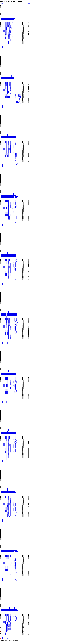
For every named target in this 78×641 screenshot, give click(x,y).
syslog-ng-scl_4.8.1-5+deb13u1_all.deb (7, 622)
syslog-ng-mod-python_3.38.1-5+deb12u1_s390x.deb (9, 325)
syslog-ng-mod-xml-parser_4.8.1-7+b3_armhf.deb (8, 615)
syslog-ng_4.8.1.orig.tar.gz (5, 638)
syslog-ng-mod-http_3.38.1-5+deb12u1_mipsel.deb (8, 260)
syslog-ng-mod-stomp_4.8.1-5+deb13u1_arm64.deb (8, 576)
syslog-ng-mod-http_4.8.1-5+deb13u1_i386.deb (8, 267)
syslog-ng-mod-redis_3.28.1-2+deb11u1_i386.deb (8, 375)
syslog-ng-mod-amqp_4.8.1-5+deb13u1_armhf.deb (8, 140)
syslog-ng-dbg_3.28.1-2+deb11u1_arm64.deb (7, 36)
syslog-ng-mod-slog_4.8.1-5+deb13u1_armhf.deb (8, 447)
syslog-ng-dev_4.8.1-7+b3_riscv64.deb (7, 92)
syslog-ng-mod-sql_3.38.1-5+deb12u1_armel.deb (8, 509)
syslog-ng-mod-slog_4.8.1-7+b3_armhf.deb (7, 454)
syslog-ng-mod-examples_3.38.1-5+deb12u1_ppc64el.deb (9, 164)
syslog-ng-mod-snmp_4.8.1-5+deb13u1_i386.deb (8, 491)
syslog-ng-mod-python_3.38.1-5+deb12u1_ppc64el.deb (9, 324)
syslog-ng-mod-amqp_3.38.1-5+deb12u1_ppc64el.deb (9, 135)
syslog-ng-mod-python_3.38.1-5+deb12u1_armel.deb (9, 319)
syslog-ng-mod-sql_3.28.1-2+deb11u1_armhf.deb (8, 505)
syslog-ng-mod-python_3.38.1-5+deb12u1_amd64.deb (9, 317)
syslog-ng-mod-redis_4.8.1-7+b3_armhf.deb (7, 395)
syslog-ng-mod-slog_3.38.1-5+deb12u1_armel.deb (8, 437)
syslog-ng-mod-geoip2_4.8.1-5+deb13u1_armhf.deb (8, 203)
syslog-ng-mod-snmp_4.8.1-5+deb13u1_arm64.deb (8, 488)
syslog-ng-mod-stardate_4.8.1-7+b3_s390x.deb (8, 561)
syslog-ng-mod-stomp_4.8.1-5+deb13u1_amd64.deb (8, 575)
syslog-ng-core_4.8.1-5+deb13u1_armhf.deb (7, 22)
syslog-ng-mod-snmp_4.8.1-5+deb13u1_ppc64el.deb (8, 492)
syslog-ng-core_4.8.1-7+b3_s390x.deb (7, 34)
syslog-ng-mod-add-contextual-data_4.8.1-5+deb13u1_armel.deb (11, 109)
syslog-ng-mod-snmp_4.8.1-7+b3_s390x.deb (7, 502)
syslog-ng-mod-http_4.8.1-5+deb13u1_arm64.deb (8, 264)
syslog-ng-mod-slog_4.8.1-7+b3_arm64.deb (7, 453)
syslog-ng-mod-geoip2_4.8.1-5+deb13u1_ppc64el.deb (9, 205)
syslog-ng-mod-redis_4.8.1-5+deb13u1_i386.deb (8, 389)
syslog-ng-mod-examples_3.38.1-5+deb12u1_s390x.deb (9, 165)
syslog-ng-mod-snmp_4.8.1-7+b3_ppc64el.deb (8, 500)
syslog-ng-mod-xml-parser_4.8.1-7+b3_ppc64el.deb (9, 618)
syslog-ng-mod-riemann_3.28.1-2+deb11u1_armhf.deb (9, 403)
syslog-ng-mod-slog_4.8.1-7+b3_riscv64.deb (8, 458)
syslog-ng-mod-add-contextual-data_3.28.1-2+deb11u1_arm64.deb (11, 95)
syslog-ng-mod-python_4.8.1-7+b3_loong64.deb (8, 338)
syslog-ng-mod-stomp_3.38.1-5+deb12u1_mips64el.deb (9, 571)
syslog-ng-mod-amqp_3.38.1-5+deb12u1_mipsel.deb (8, 134)
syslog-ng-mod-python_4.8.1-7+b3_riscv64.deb (8, 340)
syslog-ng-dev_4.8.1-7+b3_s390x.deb (7, 93)
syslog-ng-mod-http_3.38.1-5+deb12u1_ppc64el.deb (9, 261)
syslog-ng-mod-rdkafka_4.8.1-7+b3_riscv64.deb (8, 370)
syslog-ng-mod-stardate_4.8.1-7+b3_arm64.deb (8, 555)
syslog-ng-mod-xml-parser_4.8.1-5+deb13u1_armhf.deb (9, 608)
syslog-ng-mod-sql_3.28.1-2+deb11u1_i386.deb (8, 506)
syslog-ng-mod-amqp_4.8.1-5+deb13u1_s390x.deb (8, 144)
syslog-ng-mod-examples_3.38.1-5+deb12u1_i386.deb (9, 161)
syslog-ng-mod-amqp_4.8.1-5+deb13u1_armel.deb (8, 139)
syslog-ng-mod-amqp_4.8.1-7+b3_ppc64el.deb (8, 150)
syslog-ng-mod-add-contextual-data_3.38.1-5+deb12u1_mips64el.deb (11, 103)
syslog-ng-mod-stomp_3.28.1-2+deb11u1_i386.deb (8, 565)
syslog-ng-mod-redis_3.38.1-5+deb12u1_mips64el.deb (9, 381)
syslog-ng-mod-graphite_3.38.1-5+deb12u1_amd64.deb (9, 224)
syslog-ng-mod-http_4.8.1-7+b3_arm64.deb (7, 272)
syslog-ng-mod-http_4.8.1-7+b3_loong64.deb (8, 275)
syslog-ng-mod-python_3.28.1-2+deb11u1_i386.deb (8, 316)
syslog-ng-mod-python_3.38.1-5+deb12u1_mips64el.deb (9, 322)
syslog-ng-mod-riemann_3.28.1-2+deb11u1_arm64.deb (9, 402)
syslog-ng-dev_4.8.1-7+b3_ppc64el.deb (7, 91)
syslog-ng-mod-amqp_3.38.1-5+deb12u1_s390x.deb (8, 136)
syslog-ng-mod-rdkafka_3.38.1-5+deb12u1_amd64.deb (9, 346)
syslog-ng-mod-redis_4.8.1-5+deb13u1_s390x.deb (8, 392)
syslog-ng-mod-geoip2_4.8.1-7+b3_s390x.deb (8, 215)
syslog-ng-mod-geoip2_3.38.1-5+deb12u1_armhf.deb (9, 194)
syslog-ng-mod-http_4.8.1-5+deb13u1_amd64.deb (8, 263)
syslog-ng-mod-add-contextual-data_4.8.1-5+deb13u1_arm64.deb (11, 108)
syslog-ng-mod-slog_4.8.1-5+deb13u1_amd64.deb (8, 444)
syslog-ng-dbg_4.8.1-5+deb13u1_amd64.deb (7, 48)
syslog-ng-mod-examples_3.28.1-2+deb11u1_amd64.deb (9, 153)
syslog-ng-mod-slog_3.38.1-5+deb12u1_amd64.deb (8, 435)
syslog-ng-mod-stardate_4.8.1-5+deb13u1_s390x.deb (9, 553)
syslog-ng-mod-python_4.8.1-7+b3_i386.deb (7, 337)
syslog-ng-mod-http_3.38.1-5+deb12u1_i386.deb (8, 258)
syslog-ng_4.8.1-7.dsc (4, 636)
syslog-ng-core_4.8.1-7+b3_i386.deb (7, 30)
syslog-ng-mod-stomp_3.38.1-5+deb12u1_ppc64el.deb (9, 573)
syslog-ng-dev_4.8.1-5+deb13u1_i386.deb (7, 82)
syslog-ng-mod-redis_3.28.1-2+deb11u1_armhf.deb (8, 374)
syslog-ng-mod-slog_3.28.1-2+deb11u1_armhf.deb (8, 433)
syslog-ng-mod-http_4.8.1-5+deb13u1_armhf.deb (8, 266)
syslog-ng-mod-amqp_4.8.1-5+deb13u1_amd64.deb (8, 137)
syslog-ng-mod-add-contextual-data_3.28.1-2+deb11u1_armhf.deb (11, 96)
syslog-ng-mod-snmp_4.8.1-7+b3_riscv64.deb (8, 501)
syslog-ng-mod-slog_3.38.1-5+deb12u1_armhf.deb (8, 438)
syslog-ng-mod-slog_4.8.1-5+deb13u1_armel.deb (8, 446)
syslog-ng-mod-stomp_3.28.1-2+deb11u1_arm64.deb (8, 563)
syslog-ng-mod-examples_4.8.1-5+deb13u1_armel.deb (9, 168)
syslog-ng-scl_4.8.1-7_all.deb (6, 623)
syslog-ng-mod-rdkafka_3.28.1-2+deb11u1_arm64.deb (9, 343)
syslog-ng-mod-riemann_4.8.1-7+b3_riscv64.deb (8, 429)
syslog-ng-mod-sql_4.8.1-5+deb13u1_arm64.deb (8, 517)
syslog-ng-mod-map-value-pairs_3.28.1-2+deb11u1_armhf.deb (10, 281)
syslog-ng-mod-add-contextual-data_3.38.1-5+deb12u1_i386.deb (11, 102)
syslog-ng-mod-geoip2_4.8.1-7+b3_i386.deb (7, 211)
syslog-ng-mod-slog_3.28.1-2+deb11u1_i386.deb (8, 434)
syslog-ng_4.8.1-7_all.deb (5, 637)
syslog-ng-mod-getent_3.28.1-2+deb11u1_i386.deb (8, 219)
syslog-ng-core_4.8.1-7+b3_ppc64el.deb (7, 32)
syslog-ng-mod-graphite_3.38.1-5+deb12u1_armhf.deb (9, 227)
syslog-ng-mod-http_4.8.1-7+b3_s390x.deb (7, 278)
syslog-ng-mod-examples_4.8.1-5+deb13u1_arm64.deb (9, 167)
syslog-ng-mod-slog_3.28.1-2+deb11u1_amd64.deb (8, 431)
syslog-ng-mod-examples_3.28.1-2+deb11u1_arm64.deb (9, 154)
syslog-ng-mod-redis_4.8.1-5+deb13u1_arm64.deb (8, 386)
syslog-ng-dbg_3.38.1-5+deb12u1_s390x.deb (7, 47)
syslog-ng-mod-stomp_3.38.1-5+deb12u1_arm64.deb (8, 567)
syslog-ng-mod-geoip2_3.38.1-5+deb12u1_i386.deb (8, 195)
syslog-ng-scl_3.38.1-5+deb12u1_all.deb (7, 621)
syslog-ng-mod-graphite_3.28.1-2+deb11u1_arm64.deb (9, 221)
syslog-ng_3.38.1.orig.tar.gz (6, 631)
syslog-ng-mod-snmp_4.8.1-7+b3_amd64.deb (7, 495)
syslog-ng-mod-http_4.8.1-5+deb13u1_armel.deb (8, 265)
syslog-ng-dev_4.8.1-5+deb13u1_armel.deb (7, 80)
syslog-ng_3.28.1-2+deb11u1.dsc (6, 625)
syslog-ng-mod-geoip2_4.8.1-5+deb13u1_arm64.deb (8, 201)
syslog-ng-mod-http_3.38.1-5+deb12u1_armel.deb (8, 256)
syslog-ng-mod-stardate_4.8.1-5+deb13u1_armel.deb (9, 548)
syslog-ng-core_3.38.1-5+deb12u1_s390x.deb (8, 18)
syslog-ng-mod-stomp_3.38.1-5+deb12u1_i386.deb (8, 570)
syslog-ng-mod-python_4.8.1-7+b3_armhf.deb (8, 336)
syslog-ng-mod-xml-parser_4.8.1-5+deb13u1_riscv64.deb (9, 611)
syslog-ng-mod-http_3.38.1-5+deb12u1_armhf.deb (8, 257)
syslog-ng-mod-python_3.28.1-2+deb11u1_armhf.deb (9, 315)
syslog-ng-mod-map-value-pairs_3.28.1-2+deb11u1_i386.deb (10, 282)
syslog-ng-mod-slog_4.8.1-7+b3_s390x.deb (7, 459)
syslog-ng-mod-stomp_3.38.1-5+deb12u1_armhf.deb (8, 569)
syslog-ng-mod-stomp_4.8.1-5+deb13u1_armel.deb (8, 577)
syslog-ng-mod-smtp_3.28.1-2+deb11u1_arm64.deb (8, 461)
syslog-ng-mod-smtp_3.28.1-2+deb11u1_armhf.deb (8, 462)
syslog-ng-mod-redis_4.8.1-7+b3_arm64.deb (7, 394)
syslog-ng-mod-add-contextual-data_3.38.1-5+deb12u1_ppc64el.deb (11, 105)
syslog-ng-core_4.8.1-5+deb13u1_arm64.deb (7, 20)
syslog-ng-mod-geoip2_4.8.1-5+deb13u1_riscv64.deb (9, 206)
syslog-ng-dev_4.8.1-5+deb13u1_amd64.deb (7, 78)
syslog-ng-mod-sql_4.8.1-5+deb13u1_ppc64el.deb (8, 521)
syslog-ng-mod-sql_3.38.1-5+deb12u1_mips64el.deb (9, 512)
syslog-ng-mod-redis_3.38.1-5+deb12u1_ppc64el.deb (9, 383)
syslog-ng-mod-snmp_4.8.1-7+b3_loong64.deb (8, 499)
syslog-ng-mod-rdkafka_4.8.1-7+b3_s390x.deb (8, 371)
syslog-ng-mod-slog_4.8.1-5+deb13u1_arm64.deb (8, 445)
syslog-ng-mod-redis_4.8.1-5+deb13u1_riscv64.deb (9, 391)
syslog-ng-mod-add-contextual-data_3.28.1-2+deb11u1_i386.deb (11, 97)
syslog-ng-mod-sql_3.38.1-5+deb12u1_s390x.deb (8, 515)
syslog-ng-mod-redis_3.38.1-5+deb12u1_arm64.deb (8, 377)
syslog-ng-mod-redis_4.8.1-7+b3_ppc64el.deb (8, 398)
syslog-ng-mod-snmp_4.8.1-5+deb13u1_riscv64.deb (8, 493)
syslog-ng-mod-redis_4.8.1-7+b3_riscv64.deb (8, 399)
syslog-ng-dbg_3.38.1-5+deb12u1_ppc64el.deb (8, 46)
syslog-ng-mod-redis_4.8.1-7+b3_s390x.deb (7, 400)
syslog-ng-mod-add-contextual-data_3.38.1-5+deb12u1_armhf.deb (11, 101)
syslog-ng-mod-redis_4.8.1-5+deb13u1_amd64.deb (8, 385)
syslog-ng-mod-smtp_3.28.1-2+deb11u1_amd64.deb (8, 460)
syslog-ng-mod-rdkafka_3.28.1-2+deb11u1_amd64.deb (9, 342)
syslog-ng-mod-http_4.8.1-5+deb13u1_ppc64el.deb (8, 268)
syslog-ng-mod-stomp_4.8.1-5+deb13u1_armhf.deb (8, 578)
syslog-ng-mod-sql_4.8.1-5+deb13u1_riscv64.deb (8, 522)
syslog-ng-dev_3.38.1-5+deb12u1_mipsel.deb (8, 75)
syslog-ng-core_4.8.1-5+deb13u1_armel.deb (7, 21)
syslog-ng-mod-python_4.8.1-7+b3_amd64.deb (8, 334)
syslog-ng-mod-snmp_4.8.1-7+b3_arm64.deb (7, 496)
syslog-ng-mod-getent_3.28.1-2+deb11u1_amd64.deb (9, 216)
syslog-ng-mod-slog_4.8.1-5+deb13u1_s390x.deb (8, 451)
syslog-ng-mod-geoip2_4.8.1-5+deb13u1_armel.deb (8, 202)
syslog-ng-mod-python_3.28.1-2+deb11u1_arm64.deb (9, 314)
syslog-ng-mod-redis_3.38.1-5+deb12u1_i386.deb (8, 380)
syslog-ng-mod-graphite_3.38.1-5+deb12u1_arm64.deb (9, 225)
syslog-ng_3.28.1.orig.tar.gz (6, 627)
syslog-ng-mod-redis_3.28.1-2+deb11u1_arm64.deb (8, 373)
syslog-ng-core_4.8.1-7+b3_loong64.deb (7, 31)
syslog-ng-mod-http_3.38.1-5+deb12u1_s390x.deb (8, 262)
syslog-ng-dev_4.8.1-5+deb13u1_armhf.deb (7, 81)
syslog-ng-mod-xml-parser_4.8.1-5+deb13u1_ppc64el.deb (9, 610)
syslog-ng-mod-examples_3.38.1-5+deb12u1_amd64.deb (9, 157)
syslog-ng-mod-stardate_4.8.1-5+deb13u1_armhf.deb (9, 549)
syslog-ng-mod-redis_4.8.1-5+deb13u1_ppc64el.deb (9, 390)
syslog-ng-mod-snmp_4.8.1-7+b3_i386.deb (7, 498)
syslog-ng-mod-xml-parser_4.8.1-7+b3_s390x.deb (8, 620)
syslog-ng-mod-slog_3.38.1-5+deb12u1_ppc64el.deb (9, 442)
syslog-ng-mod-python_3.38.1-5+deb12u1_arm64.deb (9, 318)
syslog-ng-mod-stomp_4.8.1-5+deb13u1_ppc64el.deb (9, 580)
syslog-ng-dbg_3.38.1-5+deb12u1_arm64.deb (7, 40)
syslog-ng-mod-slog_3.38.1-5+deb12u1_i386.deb (8, 439)
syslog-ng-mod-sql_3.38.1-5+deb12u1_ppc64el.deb (8, 514)
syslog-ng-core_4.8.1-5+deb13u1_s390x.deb (7, 26)
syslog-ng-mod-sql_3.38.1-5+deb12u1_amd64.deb (8, 507)
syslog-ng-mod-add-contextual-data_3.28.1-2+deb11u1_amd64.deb (11, 94)
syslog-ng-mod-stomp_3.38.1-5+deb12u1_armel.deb (8, 568)
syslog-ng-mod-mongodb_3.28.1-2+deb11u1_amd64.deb (9, 283)
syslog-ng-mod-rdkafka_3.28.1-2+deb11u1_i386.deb (9, 345)
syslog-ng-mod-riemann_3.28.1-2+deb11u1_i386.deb (9, 404)
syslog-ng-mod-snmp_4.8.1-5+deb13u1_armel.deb (8, 489)
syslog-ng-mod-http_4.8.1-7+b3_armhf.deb (7, 273)
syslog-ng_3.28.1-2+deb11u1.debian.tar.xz (7, 624)
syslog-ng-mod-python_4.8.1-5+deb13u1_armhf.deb (8, 329)
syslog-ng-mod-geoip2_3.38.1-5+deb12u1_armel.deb (9, 193)
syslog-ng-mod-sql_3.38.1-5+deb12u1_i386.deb (8, 511)
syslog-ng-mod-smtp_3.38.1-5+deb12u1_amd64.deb (8, 464)
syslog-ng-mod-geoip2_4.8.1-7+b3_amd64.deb (8, 208)
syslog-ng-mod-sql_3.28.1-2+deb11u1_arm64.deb (8, 504)
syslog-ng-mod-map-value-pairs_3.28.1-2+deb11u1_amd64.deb (10, 279)
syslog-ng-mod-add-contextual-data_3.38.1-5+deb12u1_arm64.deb (11, 99)
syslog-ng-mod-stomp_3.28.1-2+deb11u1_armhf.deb (8, 564)
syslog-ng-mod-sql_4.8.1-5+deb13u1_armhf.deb (8, 519)
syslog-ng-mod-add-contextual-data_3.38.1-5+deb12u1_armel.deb (11, 100)
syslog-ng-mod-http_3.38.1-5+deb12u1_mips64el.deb (9, 259)
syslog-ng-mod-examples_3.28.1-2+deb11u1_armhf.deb (9, 155)
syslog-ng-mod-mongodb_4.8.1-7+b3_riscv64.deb (8, 311)
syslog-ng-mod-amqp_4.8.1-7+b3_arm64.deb (7, 146)
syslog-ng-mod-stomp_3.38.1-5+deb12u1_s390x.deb (8, 574)
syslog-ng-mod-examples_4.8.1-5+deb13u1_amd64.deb (9, 166)
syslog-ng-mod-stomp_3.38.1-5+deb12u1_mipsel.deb (9, 572)
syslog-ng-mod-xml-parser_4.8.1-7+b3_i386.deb (8, 616)
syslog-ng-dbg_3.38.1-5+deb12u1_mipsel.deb (8, 45)
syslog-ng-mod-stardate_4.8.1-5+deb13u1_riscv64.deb (9, 552)
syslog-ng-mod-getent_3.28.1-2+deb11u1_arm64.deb (9, 217)
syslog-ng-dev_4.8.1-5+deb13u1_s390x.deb (7, 85)
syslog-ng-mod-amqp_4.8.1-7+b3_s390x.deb (7, 152)
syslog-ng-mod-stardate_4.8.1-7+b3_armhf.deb (8, 556)
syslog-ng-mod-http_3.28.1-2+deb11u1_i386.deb (8, 253)
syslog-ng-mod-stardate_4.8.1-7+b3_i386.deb (8, 557)
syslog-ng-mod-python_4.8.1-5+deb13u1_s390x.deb (8, 333)
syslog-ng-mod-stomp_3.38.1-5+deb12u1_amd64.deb (8, 566)
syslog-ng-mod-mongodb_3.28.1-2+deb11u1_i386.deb (9, 286)
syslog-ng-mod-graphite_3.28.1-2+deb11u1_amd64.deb (9, 220)
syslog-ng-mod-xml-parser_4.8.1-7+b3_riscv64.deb (9, 619)
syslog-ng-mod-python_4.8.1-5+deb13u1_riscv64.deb (9, 332)
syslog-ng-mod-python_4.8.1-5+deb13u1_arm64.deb (8, 327)
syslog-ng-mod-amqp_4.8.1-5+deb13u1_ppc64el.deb (8, 142)
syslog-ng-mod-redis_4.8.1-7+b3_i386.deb (7, 396)
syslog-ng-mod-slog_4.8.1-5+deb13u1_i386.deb (8, 448)
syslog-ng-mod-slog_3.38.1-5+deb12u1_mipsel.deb (8, 441)
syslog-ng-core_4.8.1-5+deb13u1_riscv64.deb (8, 25)
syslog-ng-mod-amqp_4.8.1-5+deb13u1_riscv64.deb (8, 143)
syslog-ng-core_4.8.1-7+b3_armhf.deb (7, 29)
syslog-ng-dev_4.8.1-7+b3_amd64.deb (7, 86)
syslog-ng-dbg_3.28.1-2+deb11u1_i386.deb (7, 38)
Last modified (24, 3)
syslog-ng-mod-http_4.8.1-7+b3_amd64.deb (7, 271)
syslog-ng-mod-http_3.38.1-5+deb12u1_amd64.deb (8, 254)
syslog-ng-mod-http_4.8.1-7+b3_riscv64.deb (8, 277)
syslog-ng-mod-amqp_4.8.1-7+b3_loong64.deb (8, 149)
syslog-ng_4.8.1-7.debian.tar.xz (6, 635)
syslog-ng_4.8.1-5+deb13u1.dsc (6, 633)
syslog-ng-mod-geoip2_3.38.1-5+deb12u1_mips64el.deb (9, 196)
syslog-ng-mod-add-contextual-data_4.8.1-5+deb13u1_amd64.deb (11, 107)
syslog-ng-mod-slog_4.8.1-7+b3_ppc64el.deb (8, 457)
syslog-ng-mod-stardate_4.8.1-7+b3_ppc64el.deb (8, 559)
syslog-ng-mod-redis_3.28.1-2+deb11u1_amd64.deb (8, 372)
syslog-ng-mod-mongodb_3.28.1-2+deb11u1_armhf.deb (9, 285)
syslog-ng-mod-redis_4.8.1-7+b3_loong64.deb (8, 397)
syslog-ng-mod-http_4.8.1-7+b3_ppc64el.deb (8, 276)
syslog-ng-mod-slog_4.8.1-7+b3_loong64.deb (8, 456)
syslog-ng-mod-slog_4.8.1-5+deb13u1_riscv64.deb (8, 450)
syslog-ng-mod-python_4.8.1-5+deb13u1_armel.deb (8, 328)
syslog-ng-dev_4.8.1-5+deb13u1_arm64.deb (7, 79)
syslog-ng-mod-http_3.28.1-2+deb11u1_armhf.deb (8, 252)
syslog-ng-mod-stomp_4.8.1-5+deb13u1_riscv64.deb (9, 581)
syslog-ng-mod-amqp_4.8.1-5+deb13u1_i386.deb (8, 141)
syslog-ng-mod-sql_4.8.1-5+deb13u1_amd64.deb (8, 516)
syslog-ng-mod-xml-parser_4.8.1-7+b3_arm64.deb (8, 614)
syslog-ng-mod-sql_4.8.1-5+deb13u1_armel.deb (8, 518)
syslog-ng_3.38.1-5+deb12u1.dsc (6, 629)
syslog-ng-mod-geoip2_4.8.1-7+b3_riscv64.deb (8, 214)
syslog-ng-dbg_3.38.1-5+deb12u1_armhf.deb (7, 42)
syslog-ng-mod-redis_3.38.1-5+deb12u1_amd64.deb (8, 376)
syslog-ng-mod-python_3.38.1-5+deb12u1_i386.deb (8, 321)
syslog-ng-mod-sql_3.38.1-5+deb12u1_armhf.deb (8, 510)
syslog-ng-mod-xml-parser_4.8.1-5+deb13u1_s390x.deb (9, 612)
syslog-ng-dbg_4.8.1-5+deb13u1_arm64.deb (7, 49)
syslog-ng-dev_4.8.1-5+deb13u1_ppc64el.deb (8, 83)
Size (29, 3)
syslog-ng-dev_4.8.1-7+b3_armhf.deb (7, 88)
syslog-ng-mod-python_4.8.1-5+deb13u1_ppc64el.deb (9, 331)
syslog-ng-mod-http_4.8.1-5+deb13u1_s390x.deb (8, 270)
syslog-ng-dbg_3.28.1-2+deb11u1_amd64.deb (7, 35)
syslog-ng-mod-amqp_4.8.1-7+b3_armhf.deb (7, 147)
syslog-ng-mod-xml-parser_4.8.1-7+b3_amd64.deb (8, 613)
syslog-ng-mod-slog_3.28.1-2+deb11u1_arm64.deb (8, 432)
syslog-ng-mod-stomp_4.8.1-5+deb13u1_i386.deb (8, 579)
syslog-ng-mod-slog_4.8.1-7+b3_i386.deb (7, 455)
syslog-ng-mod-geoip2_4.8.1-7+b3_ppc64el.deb (8, 213)
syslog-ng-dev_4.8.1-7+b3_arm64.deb (7, 87)
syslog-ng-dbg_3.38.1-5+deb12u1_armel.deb (7, 41)
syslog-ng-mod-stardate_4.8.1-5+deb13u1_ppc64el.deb (9, 551)
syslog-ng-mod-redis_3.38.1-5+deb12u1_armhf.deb (8, 379)
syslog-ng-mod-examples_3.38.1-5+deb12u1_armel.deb (9, 159)
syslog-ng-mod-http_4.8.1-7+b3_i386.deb (7, 274)
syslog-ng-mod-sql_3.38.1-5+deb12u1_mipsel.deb (8, 513)
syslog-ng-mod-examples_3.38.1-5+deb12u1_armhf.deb (9, 160)
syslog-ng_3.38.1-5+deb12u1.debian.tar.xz (7, 628)
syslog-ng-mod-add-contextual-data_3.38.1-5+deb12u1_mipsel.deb (11, 104)
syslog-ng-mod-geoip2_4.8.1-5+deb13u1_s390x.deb (8, 207)
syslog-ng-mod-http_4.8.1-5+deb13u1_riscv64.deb (8, 269)
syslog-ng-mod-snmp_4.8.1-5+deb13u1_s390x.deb (8, 494)
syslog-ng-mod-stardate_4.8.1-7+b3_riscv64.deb (8, 560)
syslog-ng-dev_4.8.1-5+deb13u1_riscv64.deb (8, 84)
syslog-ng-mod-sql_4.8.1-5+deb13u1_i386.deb (8, 520)
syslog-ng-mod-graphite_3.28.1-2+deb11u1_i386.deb (9, 223)
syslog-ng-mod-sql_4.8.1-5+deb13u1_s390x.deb (8, 523)
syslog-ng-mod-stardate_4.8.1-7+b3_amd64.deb (8, 554)
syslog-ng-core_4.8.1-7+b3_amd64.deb (7, 27)
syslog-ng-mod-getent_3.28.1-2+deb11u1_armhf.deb (9, 218)
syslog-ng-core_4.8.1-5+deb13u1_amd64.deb (7, 19)
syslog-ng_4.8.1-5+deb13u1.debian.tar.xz (7, 632)
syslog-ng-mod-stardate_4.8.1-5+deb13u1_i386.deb (9, 550)
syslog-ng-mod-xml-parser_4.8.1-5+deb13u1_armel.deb (9, 607)
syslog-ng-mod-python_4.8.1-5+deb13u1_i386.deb (8, 330)
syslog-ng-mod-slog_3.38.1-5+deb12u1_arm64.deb (8, 436)
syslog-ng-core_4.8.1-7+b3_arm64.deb (7, 28)
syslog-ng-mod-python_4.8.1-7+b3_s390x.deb (8, 341)
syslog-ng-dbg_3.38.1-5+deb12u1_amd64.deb (7, 39)
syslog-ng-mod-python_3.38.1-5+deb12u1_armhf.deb (9, 320)
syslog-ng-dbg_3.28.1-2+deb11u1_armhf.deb (7, 37)
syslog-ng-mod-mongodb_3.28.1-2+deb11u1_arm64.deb (9, 284)
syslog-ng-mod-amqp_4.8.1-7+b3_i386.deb (7, 148)
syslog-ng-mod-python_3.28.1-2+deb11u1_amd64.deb (9, 313)
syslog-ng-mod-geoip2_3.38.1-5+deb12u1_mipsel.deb (9, 197)
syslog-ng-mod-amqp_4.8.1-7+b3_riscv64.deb (8, 151)
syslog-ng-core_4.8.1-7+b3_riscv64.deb (7, 33)
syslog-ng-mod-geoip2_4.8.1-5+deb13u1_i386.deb (8, 204)
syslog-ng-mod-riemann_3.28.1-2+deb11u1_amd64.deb (9, 401)
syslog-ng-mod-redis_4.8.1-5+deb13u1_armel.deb (8, 387)
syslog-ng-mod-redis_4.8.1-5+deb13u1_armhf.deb (8, 388)
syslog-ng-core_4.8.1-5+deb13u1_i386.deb (7, 23)
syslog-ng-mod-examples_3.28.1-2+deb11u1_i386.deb (9, 156)
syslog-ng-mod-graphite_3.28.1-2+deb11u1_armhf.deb (9, 222)
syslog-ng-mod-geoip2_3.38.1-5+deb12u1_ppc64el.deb (9, 198)
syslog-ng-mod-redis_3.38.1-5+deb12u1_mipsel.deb (9, 382)
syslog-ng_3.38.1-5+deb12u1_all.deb (7, 630)
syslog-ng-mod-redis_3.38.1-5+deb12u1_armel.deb (8, 378)
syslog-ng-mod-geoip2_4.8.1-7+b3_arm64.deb (8, 209)
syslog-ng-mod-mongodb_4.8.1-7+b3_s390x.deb (8, 312)
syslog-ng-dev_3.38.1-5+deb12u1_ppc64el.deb (8, 76)
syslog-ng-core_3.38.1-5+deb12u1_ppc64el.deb (8, 17)
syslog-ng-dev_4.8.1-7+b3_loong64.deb (7, 90)
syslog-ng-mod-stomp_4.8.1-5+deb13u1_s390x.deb (8, 582)
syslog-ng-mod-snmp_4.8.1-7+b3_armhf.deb (7, 497)
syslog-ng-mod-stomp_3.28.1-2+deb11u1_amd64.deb (8, 562)
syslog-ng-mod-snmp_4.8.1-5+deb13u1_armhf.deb (8, 490)
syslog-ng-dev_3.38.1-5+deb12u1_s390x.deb (7, 77)
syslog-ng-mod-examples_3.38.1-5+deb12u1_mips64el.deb (9, 162)
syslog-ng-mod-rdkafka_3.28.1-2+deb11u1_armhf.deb (9, 344)
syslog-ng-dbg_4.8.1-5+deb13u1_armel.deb (7, 50)
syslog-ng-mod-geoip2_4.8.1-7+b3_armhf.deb (8, 210)
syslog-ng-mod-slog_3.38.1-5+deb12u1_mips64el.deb (9, 440)
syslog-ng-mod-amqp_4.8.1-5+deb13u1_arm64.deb (8, 138)
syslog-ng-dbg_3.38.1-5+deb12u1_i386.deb (7, 43)
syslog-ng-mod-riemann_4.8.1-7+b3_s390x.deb (8, 430)
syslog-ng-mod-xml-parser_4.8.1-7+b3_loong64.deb (9, 617)
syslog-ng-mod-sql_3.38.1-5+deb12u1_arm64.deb (8, 508)
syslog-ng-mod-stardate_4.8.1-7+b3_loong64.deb (8, 558)
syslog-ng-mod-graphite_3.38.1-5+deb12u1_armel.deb (9, 226)
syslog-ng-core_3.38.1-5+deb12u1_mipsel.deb (8, 16)
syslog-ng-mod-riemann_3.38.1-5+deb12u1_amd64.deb (9, 405)
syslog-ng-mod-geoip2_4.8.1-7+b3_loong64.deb (8, 212)
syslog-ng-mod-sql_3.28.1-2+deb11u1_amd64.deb (8, 503)
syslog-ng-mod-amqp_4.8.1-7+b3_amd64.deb (7, 145)
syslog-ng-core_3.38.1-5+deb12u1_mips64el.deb (8, 15)
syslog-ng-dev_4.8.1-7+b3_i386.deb (6, 89)
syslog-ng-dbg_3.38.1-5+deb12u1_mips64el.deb (8, 44)
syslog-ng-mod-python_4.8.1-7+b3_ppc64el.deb (8, 339)
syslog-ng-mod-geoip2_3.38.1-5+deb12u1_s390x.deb (9, 199)
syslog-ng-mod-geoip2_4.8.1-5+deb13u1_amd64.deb (8, 200)
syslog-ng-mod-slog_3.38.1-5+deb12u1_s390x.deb (8, 443)
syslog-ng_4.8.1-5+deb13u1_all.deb (6, 634)
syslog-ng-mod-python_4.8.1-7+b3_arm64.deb (8, 335)
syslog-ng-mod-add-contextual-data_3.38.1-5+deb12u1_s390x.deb (11, 106)
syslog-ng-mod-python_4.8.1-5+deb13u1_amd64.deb (8, 326)
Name (2, 3)
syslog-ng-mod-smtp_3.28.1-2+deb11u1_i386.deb (8, 463)
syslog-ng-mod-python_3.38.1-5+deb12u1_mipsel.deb (9, 323)
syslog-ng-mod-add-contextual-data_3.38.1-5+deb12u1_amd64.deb (11, 98)
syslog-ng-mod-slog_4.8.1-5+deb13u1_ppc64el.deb (8, 449)
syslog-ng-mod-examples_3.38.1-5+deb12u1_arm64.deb (9, 158)
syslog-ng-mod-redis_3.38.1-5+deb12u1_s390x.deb (8, 384)
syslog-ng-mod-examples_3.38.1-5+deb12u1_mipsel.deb (9, 163)
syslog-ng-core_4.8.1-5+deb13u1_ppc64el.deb (8, 24)
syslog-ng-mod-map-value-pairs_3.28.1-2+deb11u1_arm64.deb (10, 280)
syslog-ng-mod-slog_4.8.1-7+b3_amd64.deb (7, 452)
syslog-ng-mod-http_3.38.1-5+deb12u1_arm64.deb (8, 255)
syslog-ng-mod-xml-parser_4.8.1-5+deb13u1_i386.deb (9, 609)
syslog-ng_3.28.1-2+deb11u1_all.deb (7, 626)
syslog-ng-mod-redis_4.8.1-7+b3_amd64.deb (7, 393)
